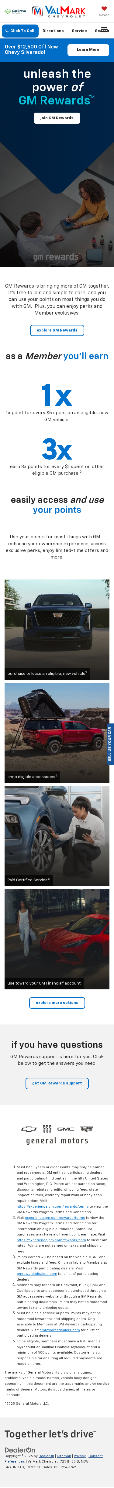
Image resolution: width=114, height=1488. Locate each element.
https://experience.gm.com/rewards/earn (51, 1240)
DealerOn (46, 1456)
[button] (20, 31)
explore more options (57, 1003)
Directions (53, 31)
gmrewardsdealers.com (37, 1273)
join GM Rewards (57, 118)
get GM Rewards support (57, 1083)
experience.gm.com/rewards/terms (55, 1217)
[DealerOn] (20, 1450)
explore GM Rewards (57, 330)
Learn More (88, 50)
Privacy (80, 1456)
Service (79, 31)
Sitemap (64, 1456)
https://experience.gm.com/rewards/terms (53, 1206)
